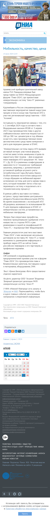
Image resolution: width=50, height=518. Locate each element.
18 (9, 372)
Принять (25, 514)
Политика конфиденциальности (13, 432)
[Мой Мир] (16, 331)
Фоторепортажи (9, 453)
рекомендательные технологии (13, 430)
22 (24, 372)
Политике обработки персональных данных (26, 508)
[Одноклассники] (12, 331)
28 (20, 375)
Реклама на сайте (23, 465)
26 (13, 375)
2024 (20, 339)
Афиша (41, 447)
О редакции (37, 465)
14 (20, 369)
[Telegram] (22, 331)
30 (28, 375)
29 (24, 375)
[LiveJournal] (19, 331)
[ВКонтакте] (9, 331)
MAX (16, 291)
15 (24, 369)
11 (9, 369)
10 (6, 369)
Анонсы (41, 453)
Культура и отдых (9, 447)
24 (6, 375)
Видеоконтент (8, 456)
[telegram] (15, 495)
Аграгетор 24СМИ (11, 343)
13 (17, 369)
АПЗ (12, 318)
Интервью (20, 456)
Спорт (21, 447)
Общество (27, 444)
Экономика (17, 444)
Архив (13, 339)
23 (28, 372)
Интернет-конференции (27, 453)
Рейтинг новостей (10, 459)
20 (17, 372)
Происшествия (31, 447)
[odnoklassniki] (10, 495)
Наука (4, 449)
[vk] (5, 495)
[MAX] (5, 331)
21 (20, 372)
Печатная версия (37, 462)
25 (9, 375)
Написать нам (8, 465)
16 (28, 369)
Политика (6, 444)
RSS (27, 462)
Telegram (7, 291)
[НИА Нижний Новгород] (23, 29)
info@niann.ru (13, 410)
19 (13, 372)
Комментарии (31, 456)
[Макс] (20, 495)
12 (13, 369)
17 (6, 372)
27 (17, 375)
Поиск (22, 462)
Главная (6, 339)
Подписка (14, 462)
